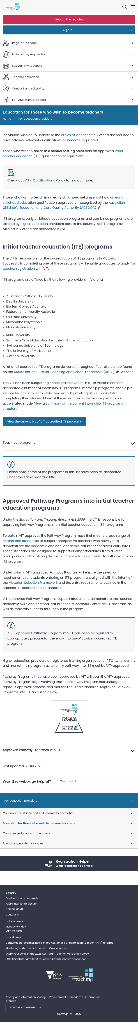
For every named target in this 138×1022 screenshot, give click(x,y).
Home (7, 119)
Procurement (57, 997)
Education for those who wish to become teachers (39, 823)
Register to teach (24, 43)
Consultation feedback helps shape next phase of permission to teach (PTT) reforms (59, 943)
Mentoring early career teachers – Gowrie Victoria (37, 948)
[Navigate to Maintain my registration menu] (132, 54)
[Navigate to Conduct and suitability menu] (132, 88)
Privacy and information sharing (26, 997)
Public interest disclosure (21, 903)
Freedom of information (85, 997)
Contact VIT (13, 914)
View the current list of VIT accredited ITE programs (44, 421)
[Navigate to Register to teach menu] (132, 43)
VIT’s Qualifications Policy (45, 180)
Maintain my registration (29, 54)
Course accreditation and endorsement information (38, 813)
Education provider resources (23, 843)
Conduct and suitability (28, 88)
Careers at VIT (14, 909)
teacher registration (19, 268)
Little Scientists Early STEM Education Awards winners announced (46, 959)
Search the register (69, 19)
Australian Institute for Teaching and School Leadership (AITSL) (64, 372)
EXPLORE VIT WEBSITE (23, 1007)
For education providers (29, 100)
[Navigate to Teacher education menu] (132, 77)
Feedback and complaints (22, 898)
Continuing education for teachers (26, 833)
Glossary (11, 892)
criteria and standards (21, 541)
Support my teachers (27, 66)
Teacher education (25, 77)
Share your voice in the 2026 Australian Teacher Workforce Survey (47, 953)
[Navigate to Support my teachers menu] (132, 66)
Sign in (67, 30)
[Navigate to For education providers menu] (132, 100)
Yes (62, 781)
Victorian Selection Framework (33, 582)
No (75, 781)
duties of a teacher (76, 135)
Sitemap (11, 1001)
